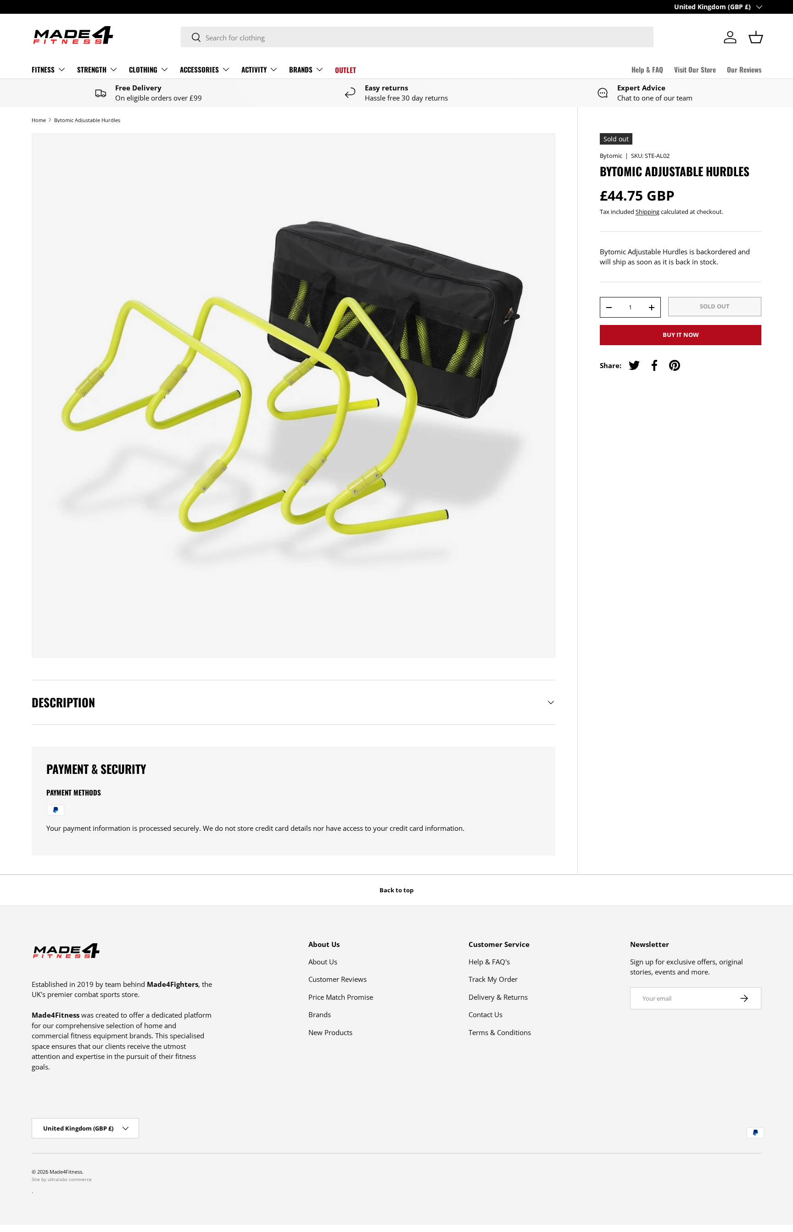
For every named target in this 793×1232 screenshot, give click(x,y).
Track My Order (493, 979)
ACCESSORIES (199, 69)
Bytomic (611, 155)
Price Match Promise (340, 997)
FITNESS (43, 69)
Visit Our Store (695, 69)
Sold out (715, 306)
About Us (322, 961)
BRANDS (301, 69)
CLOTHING (143, 69)
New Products (330, 1032)
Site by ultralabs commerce (62, 1179)
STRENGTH (91, 69)
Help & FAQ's (489, 961)
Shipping (647, 211)
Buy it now (681, 334)
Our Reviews (744, 69)
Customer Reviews (337, 979)
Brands (319, 1014)
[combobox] (417, 37)
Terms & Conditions (500, 1032)
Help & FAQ (647, 69)
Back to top (396, 890)
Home (39, 120)
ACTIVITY (254, 69)
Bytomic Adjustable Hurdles (87, 120)
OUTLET (345, 70)
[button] (756, 37)
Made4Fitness (66, 1171)
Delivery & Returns (498, 997)
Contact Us (486, 1014)
